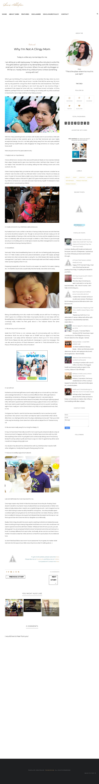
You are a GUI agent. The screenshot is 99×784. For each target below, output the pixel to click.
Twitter (57, 559)
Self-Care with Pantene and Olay (32, 612)
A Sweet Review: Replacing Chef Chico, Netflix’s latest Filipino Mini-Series (83, 310)
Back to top (89, 773)
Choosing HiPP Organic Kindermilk (50, 612)
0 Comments (54, 572)
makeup (89, 177)
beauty (68, 177)
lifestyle (82, 177)
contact (65, 14)
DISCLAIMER (36, 14)
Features (25, 14)
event (75, 177)
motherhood (70, 180)
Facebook (40, 559)
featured (32, 44)
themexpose (49, 770)
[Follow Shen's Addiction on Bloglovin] (79, 226)
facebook (89, 101)
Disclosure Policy (51, 14)
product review (71, 184)
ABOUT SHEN (14, 14)
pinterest (79, 101)
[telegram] (11, 572)
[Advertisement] (48, 21)
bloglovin (79, 108)
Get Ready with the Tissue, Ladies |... (14, 607)
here (57, 557)
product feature (81, 180)
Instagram (69, 101)
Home (4, 14)
